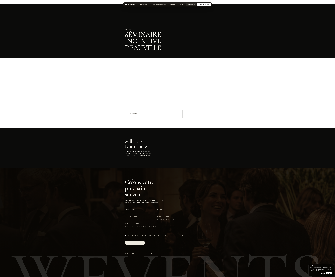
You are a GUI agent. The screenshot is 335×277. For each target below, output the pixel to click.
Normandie (129, 29)
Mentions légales (147, 253)
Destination (162, 216)
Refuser (323, 273)
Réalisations (172, 4)
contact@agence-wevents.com (134, 247)
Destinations (143, 4)
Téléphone (131, 216)
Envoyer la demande (135, 243)
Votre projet (132, 223)
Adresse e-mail (160, 209)
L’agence (180, 4)
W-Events (132, 4)
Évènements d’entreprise (158, 4)
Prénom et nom (130, 209)
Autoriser (329, 273)
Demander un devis (204, 4)
